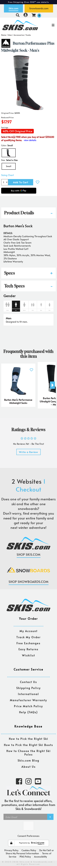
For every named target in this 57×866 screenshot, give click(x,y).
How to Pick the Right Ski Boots (28, 745)
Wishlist (28, 655)
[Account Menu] (25, 15)
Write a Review (28, 452)
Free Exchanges (28, 643)
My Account (29, 631)
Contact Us (28, 682)
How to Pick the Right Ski (28, 739)
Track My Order (28, 637)
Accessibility (40, 856)
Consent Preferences (28, 835)
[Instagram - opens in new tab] (28, 781)
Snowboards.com (38, 8)
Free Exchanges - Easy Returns (28, 2)
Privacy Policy (11, 850)
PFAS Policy (25, 856)
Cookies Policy (28, 850)
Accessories (19, 35)
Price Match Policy (28, 706)
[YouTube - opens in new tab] (38, 781)
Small (8, 166)
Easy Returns (28, 649)
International (28, 694)
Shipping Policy (28, 688)
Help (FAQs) (28, 712)
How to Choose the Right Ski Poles (28, 752)
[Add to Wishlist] (37, 182)
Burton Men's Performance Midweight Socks (18, 401)
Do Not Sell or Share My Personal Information (30, 852)
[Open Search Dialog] (17, 15)
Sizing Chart (7, 175)
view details (30, 140)
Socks (28, 35)
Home (3, 35)
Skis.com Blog (28, 760)
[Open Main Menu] (47, 25)
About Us (28, 766)
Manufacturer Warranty (28, 700)
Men (10, 35)
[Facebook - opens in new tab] (19, 781)
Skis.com (13, 8)
